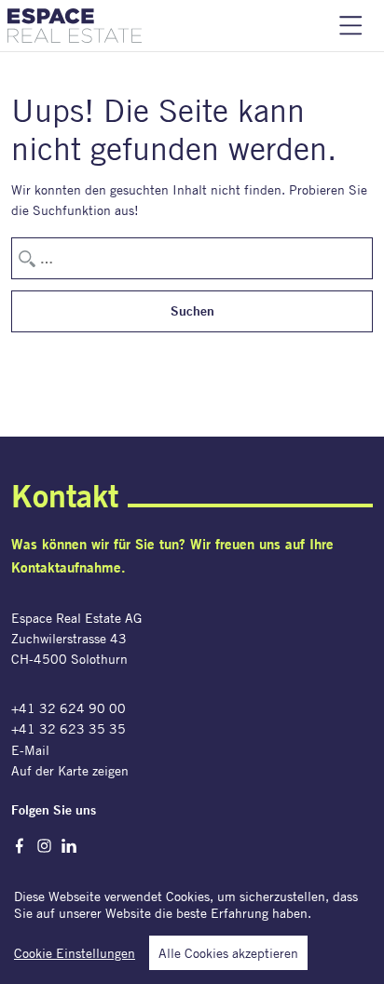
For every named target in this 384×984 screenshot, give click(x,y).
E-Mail (30, 750)
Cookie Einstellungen (74, 953)
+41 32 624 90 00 (68, 708)
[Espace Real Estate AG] (74, 25)
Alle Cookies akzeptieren (228, 953)
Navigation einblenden (351, 25)
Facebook (19, 846)
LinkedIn (69, 846)
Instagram (44, 846)
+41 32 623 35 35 (68, 728)
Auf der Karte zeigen (70, 770)
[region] (192, 922)
